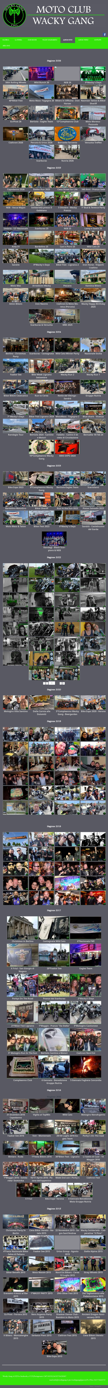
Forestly (87, 1386)
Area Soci (6, 46)
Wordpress (104, 1386)
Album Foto (67, 40)
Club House (32, 40)
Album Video (83, 40)
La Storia (18, 40)
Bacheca (6, 40)
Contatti (97, 40)
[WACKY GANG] (54, 27)
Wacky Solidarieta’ (49, 40)
